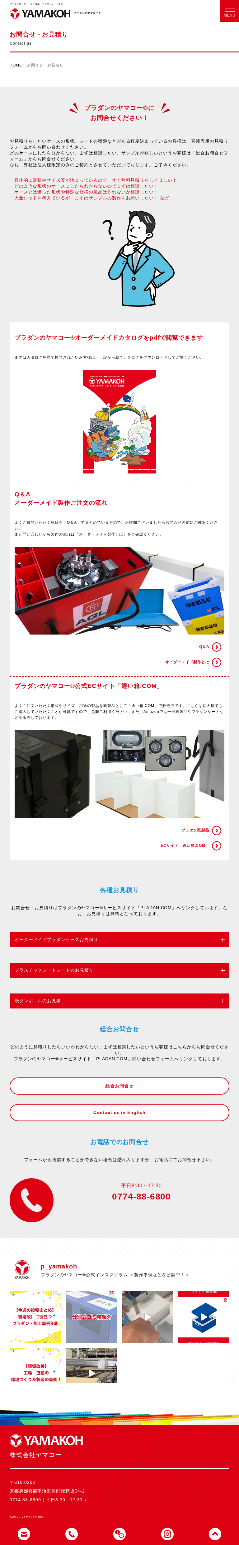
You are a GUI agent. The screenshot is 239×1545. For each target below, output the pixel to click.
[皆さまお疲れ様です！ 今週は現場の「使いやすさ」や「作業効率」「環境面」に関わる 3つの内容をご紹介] (35, 1317)
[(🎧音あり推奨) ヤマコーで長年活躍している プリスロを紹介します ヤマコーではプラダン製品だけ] (91, 1373)
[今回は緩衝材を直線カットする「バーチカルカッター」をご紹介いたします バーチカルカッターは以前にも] (147, 1317)
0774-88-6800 (141, 1196)
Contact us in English (119, 1112)
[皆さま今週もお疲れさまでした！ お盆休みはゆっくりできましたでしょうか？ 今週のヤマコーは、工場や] (35, 1373)
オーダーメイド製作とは (187, 662)
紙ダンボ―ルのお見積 (38, 1000)
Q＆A (204, 647)
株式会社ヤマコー (40, 15)
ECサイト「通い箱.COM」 (185, 845)
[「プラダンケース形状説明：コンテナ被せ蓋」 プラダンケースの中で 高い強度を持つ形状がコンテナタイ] (204, 1317)
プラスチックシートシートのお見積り (54, 970)
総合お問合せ (119, 1086)
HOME (16, 65)
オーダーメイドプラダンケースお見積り (56, 939)
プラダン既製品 (195, 830)
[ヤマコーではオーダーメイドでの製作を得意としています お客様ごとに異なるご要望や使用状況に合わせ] (91, 1317)
